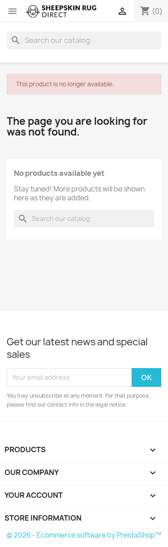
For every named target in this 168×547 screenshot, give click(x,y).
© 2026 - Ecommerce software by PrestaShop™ (84, 535)
